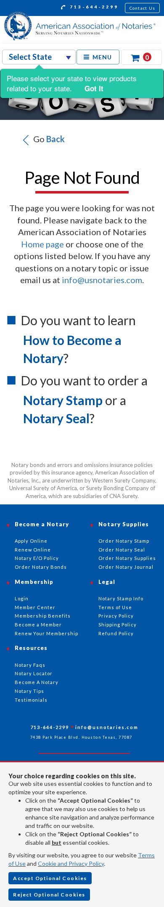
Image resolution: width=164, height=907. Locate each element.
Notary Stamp (63, 400)
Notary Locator (34, 673)
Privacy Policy (116, 615)
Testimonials (31, 700)
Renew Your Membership (46, 633)
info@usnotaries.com (102, 280)
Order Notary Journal (125, 567)
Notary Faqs (30, 665)
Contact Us (143, 8)
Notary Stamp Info (120, 598)
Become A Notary (36, 682)
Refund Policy (116, 633)
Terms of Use (115, 607)
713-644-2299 (93, 6)
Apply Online (31, 541)
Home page (42, 244)
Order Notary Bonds (41, 567)
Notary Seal (56, 418)
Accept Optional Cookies (50, 878)
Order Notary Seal (121, 549)
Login (22, 598)
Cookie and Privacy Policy (71, 863)
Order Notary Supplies (127, 558)
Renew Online (33, 549)
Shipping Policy (117, 624)
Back (55, 139)
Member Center (35, 607)
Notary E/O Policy (37, 558)
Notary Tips (29, 691)
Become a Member (38, 624)
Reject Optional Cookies (49, 894)
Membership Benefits (43, 615)
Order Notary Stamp (123, 541)
